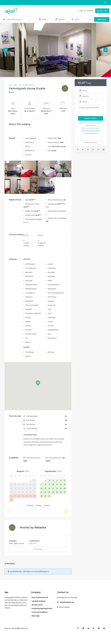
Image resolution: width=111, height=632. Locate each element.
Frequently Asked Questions (42, 608)
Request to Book (90, 118)
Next (105, 50)
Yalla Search (101, 19)
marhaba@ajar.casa (91, 133)
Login (81, 11)
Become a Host (102, 11)
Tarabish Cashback (38, 601)
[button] (106, 2)
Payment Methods (90, 125)
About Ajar (36, 616)
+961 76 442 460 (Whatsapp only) (91, 131)
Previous (5, 50)
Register (90, 11)
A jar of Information (39, 597)
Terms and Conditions (40, 612)
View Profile (38, 549)
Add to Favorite (91, 142)
